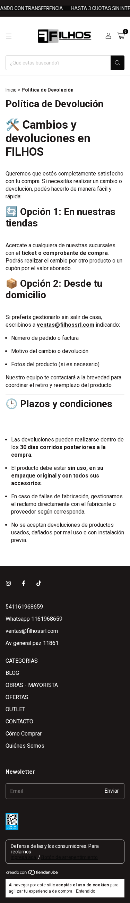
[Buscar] (117, 62)
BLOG (12, 673)
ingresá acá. (24, 857)
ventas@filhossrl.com (32, 631)
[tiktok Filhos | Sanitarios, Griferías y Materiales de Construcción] (39, 583)
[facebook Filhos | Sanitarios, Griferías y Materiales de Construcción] (23, 583)
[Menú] (9, 36)
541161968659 (24, 606)
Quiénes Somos (25, 745)
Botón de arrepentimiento (69, 857)
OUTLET (15, 709)
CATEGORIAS (22, 660)
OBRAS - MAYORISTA (32, 685)
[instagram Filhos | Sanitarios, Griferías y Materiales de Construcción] (8, 583)
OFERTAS (17, 697)
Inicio (11, 90)
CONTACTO (19, 721)
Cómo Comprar (24, 733)
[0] (120, 36)
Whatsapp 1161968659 (34, 619)
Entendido (85, 891)
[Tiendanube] (32, 873)
